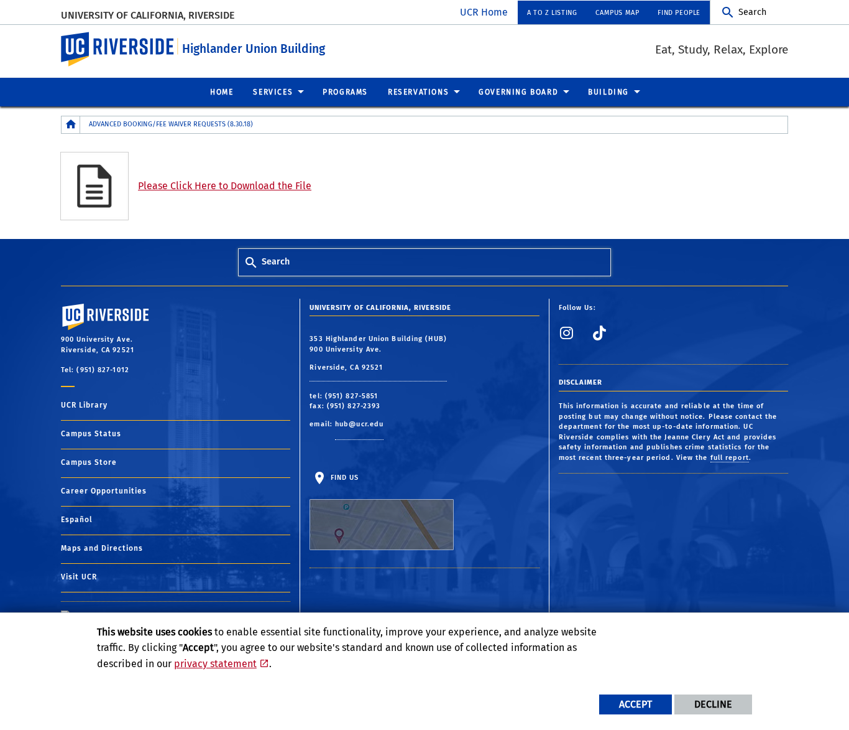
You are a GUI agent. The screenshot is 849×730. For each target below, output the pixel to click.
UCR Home (484, 12)
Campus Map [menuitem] (617, 13)
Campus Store (89, 462)
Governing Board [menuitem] (518, 92)
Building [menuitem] (608, 92)
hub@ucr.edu (359, 424)
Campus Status (91, 433)
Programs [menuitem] (345, 92)
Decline (713, 704)
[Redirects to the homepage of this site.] (71, 124)
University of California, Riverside (147, 15)
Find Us (343, 478)
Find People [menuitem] (679, 13)
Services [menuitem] (273, 92)
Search (752, 12)
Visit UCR (79, 577)
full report (729, 458)
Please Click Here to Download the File (224, 186)
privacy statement (215, 664)
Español (77, 519)
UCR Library (84, 405)
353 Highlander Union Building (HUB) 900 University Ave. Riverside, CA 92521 (378, 353)
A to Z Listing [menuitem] (552, 13)
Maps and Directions (102, 548)
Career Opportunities (104, 491)
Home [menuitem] (221, 92)
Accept (635, 704)
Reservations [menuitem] (418, 92)
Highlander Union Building (253, 49)
